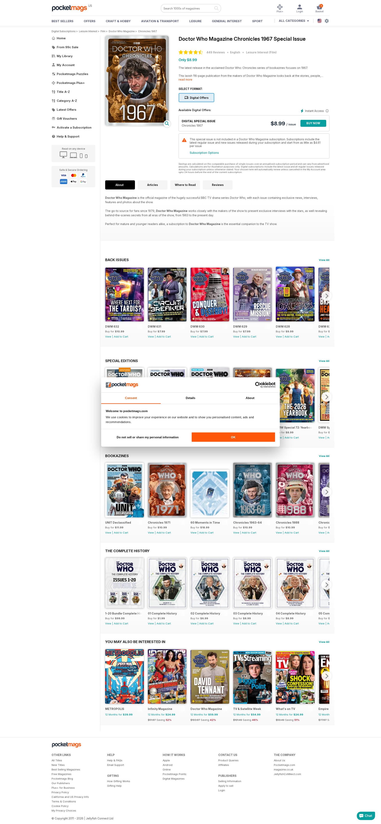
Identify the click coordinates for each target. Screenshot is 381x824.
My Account (66, 65)
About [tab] (250, 398)
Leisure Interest (88, 31)
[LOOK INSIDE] (137, 124)
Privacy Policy (60, 792)
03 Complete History (248, 613)
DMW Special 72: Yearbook (294, 427)
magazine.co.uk (283, 769)
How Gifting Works (118, 781)
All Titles (57, 760)
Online (167, 769)
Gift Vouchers (67, 118)
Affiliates (223, 764)
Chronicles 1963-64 (247, 522)
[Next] (326, 296)
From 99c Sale (67, 47)
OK (233, 437)
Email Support (115, 764)
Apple (166, 760)
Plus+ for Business (63, 787)
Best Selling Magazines (66, 769)
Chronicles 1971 (159, 522)
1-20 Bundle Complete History (123, 613)
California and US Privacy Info (70, 796)
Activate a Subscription (74, 127)
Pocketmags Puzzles (72, 74)
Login (221, 790)
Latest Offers (66, 110)
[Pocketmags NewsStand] (71, 8)
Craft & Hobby (118, 21)
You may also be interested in (135, 642)
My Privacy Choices (64, 810)
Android (167, 764)
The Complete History (127, 551)
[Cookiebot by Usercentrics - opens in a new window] (258, 385)
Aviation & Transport (160, 21)
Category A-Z (67, 101)
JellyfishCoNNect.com (287, 774)
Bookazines (117, 456)
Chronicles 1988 (287, 522)
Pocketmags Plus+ (71, 83)
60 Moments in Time (205, 522)
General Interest (227, 21)
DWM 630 (197, 326)
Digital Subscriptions (64, 31)
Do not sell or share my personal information (148, 437)
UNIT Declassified (118, 522)
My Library (65, 56)
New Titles (58, 764)
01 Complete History (162, 613)
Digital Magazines (174, 778)
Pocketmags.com (284, 764)
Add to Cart (121, 336)
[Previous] (108, 296)
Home (61, 38)
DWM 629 (240, 326)
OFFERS (89, 21)
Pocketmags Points (174, 774)
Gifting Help (114, 785)
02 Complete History (205, 613)
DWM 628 (283, 326)
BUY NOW (313, 123)
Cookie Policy (60, 806)
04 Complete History (291, 613)
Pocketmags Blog (62, 778)
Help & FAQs (114, 760)
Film (103, 31)
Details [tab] (190, 398)
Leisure (195, 21)
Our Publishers (61, 783)
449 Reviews (215, 52)
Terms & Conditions (64, 801)
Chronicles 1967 (147, 31)
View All (324, 260)
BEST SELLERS (62, 21)
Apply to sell (225, 785)
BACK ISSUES (117, 260)
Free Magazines (61, 774)
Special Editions (121, 361)
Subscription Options (204, 152)
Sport (257, 21)
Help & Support (68, 136)
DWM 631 (154, 326)
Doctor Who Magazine (122, 31)
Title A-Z (63, 92)
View (108, 336)
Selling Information (229, 781)
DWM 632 (112, 326)
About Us (279, 760)
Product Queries (228, 760)
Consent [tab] (131, 398)
